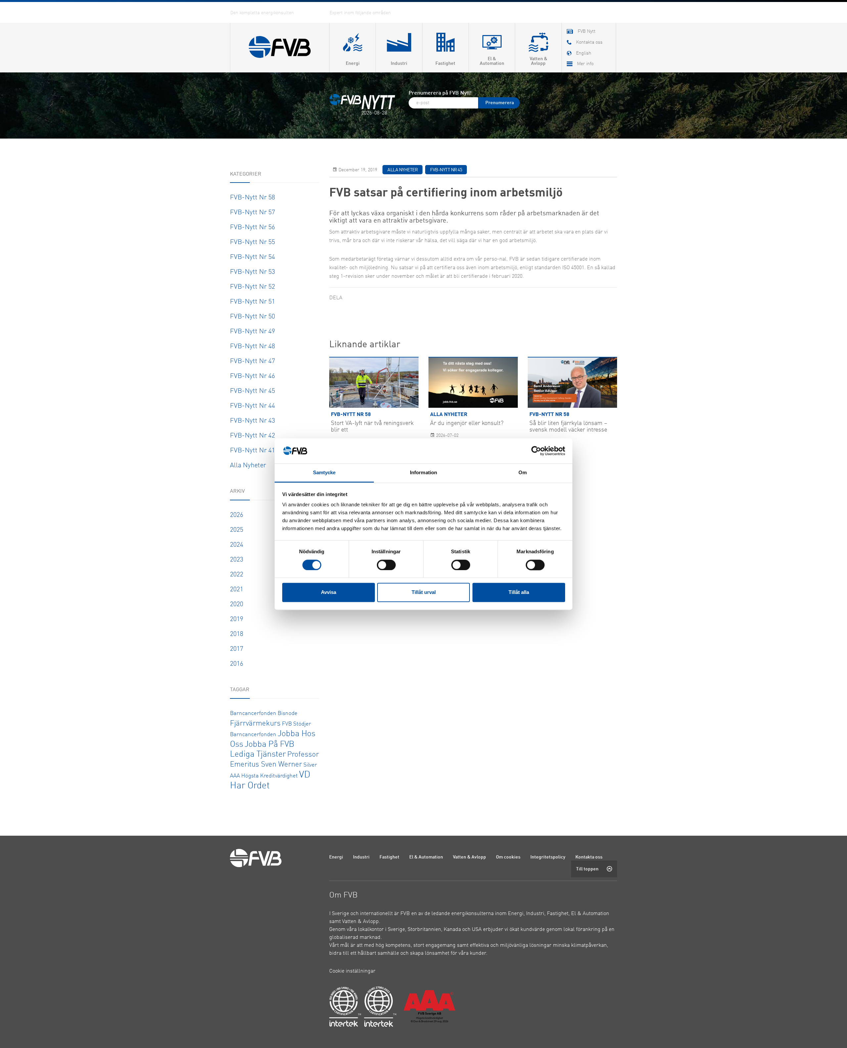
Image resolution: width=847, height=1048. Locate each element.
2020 (236, 604)
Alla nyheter (248, 465)
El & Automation (426, 857)
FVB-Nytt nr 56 (252, 227)
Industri (361, 857)
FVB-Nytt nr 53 (252, 272)
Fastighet (389, 857)
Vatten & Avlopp (469, 857)
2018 (236, 634)
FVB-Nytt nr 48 (252, 346)
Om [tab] (522, 473)
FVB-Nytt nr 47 (252, 361)
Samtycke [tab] (324, 473)
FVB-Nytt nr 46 (252, 376)
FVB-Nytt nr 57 (252, 212)
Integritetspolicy (547, 857)
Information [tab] (423, 473)
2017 (236, 649)
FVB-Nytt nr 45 (252, 391)
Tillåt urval (424, 592)
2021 (236, 589)
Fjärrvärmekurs (255, 723)
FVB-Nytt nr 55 (252, 242)
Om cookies (508, 857)
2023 (236, 560)
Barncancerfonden (253, 713)
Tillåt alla (519, 592)
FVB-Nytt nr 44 (252, 406)
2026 (236, 515)
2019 (236, 619)
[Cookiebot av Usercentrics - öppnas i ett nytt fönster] (536, 451)
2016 (236, 664)
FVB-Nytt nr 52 (252, 287)
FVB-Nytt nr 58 (252, 197)
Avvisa (328, 592)
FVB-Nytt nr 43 (252, 421)
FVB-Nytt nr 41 (252, 450)
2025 (236, 530)
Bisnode (287, 713)
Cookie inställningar (352, 971)
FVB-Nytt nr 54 (252, 257)
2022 (236, 574)
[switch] (386, 565)
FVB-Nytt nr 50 (252, 317)
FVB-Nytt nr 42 (252, 436)
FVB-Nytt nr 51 (252, 302)
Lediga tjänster (258, 754)
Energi (336, 857)
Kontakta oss (588, 857)
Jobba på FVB (269, 744)
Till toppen (587, 869)
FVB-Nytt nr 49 (252, 331)
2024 (236, 545)
